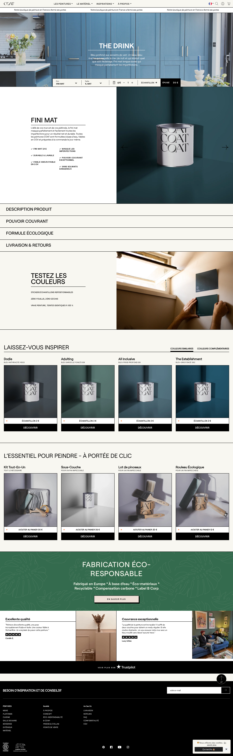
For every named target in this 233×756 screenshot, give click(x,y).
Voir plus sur (107, 668)
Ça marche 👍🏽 (209, 749)
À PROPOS (47, 710)
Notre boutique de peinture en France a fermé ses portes (40, 10)
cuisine (6, 717)
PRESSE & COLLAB (51, 724)
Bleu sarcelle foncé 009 (73, 362)
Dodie (8, 359)
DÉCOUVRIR (30, 427)
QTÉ (119, 82)
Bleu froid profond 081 (129, 362)
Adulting (67, 359)
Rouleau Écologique (190, 467)
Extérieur (7, 727)
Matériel (7, 730)
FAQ (85, 717)
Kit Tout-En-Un (14, 467)
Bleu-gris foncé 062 (185, 362)
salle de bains (10, 720)
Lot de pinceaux (129, 467)
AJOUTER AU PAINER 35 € (88, 529)
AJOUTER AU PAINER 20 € (145, 529)
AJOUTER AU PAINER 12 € (202, 529)
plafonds (7, 714)
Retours (87, 714)
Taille (87, 81)
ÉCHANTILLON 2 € (30, 421)
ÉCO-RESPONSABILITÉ (52, 717)
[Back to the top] (221, 683)
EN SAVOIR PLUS (116, 599)
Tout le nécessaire (13, 470)
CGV (85, 724)
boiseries (7, 724)
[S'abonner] (225, 690)
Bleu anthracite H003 (14, 362)
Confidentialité (91, 720)
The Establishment (189, 359)
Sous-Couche (71, 467)
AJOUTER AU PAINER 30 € (31, 529)
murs (5, 710)
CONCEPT (47, 714)
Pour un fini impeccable (72, 470)
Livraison (88, 710)
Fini (57, 81)
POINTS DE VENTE (50, 727)
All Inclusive (126, 359)
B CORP (46, 720)
